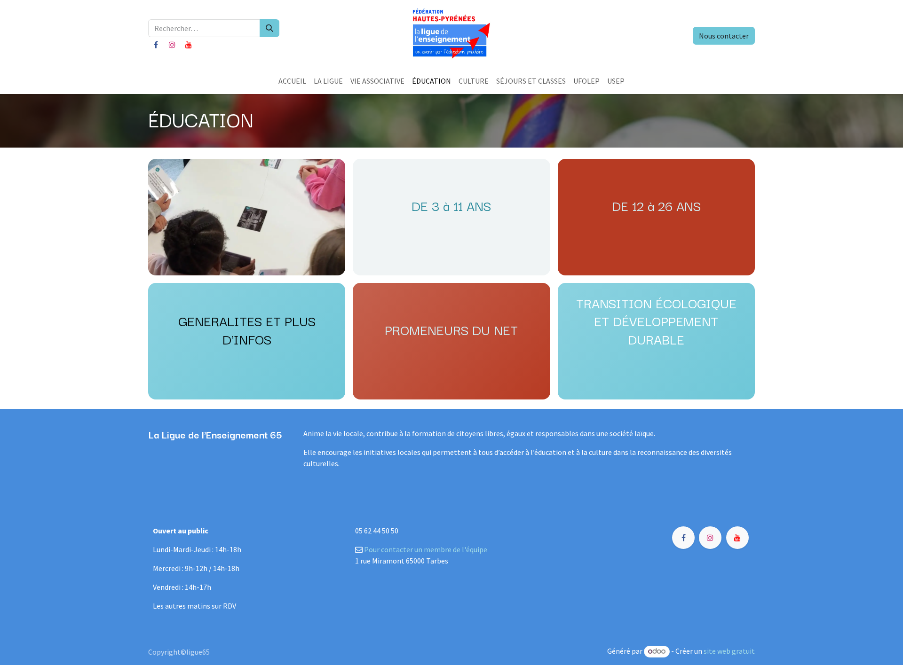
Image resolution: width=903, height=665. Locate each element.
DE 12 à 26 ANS (656, 205)
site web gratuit (729, 651)
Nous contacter (724, 35)
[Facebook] (155, 44)
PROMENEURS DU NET (451, 329)
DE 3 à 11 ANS (451, 205)
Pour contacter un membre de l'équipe (425, 549)
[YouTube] (188, 44)
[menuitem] (292, 80)
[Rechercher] (269, 28)
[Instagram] (172, 44)
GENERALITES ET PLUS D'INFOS (247, 329)
